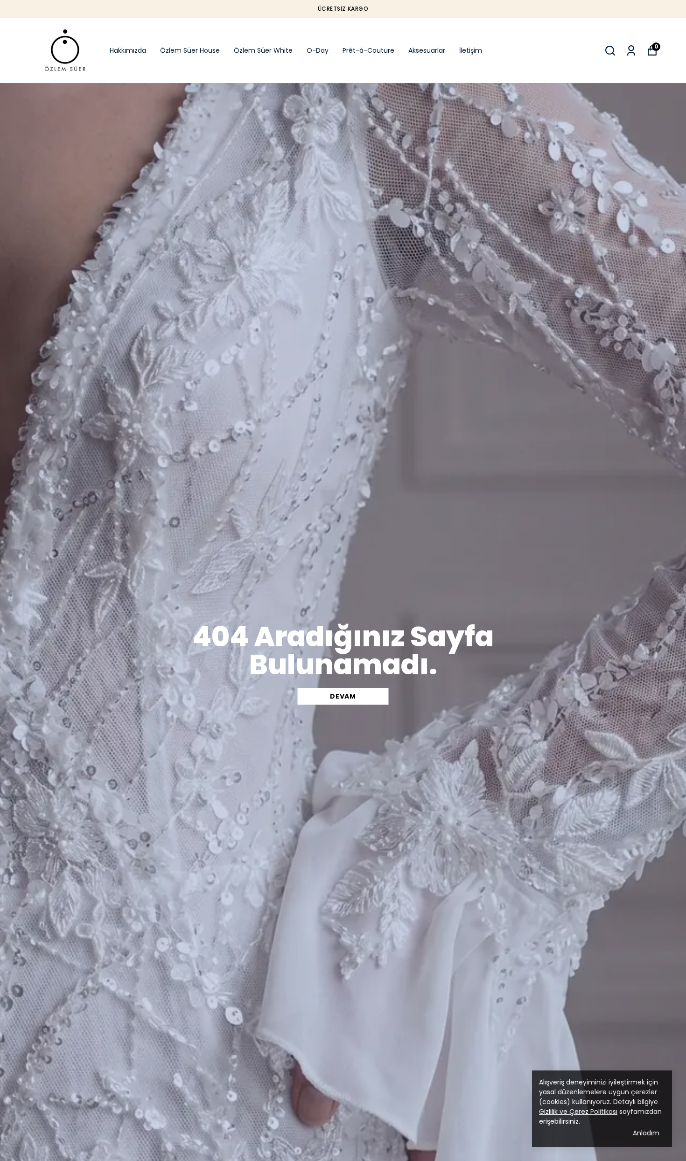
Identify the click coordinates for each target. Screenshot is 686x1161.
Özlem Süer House (190, 50)
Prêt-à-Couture (368, 50)
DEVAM (343, 696)
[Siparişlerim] (631, 50)
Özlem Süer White (263, 50)
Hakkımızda (128, 50)
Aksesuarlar (426, 50)
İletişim (470, 50)
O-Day (318, 50)
